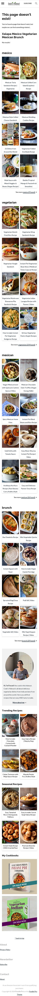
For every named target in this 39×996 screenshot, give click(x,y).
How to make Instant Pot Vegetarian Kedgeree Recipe (10, 336)
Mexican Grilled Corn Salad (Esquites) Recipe (28, 85)
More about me (18, 703)
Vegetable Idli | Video (10, 632)
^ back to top (19, 938)
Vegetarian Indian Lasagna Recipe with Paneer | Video (28, 301)
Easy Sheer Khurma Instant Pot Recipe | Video (28, 454)
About (2, 979)
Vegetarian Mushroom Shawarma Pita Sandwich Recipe (10, 301)
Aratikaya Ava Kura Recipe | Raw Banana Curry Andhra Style (10, 488)
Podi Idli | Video (28, 600)
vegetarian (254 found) (26, 345)
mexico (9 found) (29, 192)
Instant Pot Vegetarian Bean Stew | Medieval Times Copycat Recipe (28, 267)
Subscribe (3, 964)
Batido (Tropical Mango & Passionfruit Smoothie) (29, 183)
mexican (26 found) (28, 497)
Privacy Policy (5, 950)
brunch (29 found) (28, 641)
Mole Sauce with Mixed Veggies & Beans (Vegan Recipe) (10, 183)
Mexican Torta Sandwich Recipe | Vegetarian (10, 85)
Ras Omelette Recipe (10, 537)
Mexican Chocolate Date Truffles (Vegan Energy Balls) (28, 388)
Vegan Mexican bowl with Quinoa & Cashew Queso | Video (10, 388)
